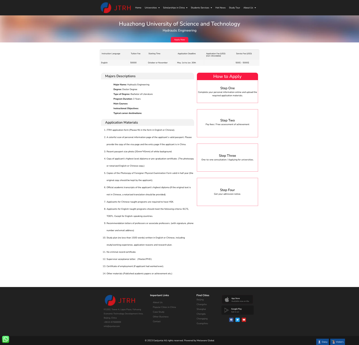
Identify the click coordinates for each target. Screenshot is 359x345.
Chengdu (201, 313)
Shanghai (201, 309)
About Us (248, 7)
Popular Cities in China (164, 307)
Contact (157, 321)
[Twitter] (237, 320)
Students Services (200, 7)
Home (138, 7)
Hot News (220, 7)
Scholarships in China (174, 7)
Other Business (161, 316)
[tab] (322, 342)
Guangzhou (202, 323)
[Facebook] (231, 320)
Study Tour (234, 7)
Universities (151, 7)
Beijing (200, 299)
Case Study (158, 311)
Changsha (202, 304)
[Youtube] (244, 320)
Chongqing (202, 318)
